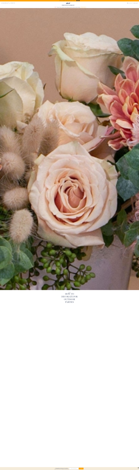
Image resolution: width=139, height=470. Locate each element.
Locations (76, 7)
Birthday (68, 7)
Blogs (74, 7)
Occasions (62, 7)
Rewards (79, 7)
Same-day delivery (70, 0)
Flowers (58, 7)
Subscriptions (71, 7)
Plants (60, 7)
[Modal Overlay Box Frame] (69, 468)
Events (65, 7)
